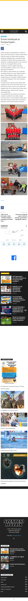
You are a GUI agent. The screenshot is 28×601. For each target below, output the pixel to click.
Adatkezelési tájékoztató (14, 530)
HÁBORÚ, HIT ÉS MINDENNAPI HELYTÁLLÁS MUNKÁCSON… (17, 289)
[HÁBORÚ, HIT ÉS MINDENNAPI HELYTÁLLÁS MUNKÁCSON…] (6, 290)
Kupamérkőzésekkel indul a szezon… (9, 450)
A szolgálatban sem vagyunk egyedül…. (10, 410)
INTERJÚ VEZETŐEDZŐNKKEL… (9, 428)
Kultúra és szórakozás (6, 589)
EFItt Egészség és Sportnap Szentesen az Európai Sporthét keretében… (19, 279)
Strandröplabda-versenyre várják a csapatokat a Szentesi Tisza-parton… (18, 299)
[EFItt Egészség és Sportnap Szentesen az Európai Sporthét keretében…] (6, 280)
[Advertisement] (14, 15)
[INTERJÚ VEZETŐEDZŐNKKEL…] (14, 420)
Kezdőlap (2, 34)
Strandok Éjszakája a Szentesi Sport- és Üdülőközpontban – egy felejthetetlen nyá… (19, 309)
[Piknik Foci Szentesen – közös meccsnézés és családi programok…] (6, 320)
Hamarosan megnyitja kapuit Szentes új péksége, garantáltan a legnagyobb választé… (21, 217)
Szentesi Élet (8, 34)
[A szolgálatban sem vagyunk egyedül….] (12, 400)
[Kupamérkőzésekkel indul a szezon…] (14, 439)
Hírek (2, 582)
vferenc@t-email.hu (16, 535)
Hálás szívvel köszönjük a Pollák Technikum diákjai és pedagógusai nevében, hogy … (7, 218)
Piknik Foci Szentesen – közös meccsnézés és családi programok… (19, 318)
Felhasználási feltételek (14, 532)
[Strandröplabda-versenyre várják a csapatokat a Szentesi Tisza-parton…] (6, 300)
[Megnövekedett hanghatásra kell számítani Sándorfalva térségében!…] (14, 466)
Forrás (2, 200)
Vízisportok (3, 579)
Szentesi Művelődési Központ (7, 586)
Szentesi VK (3, 584)
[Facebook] (2, 48)
